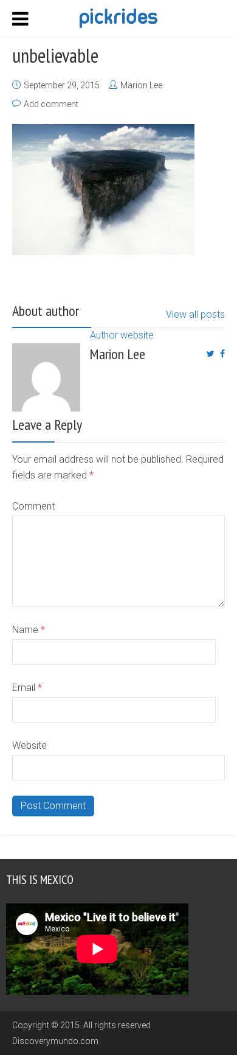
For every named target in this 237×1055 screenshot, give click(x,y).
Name (28, 630)
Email (27, 687)
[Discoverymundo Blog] (118, 17)
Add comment (51, 104)
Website (29, 745)
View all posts (195, 314)
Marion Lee (141, 85)
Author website (122, 335)
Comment (33, 506)
